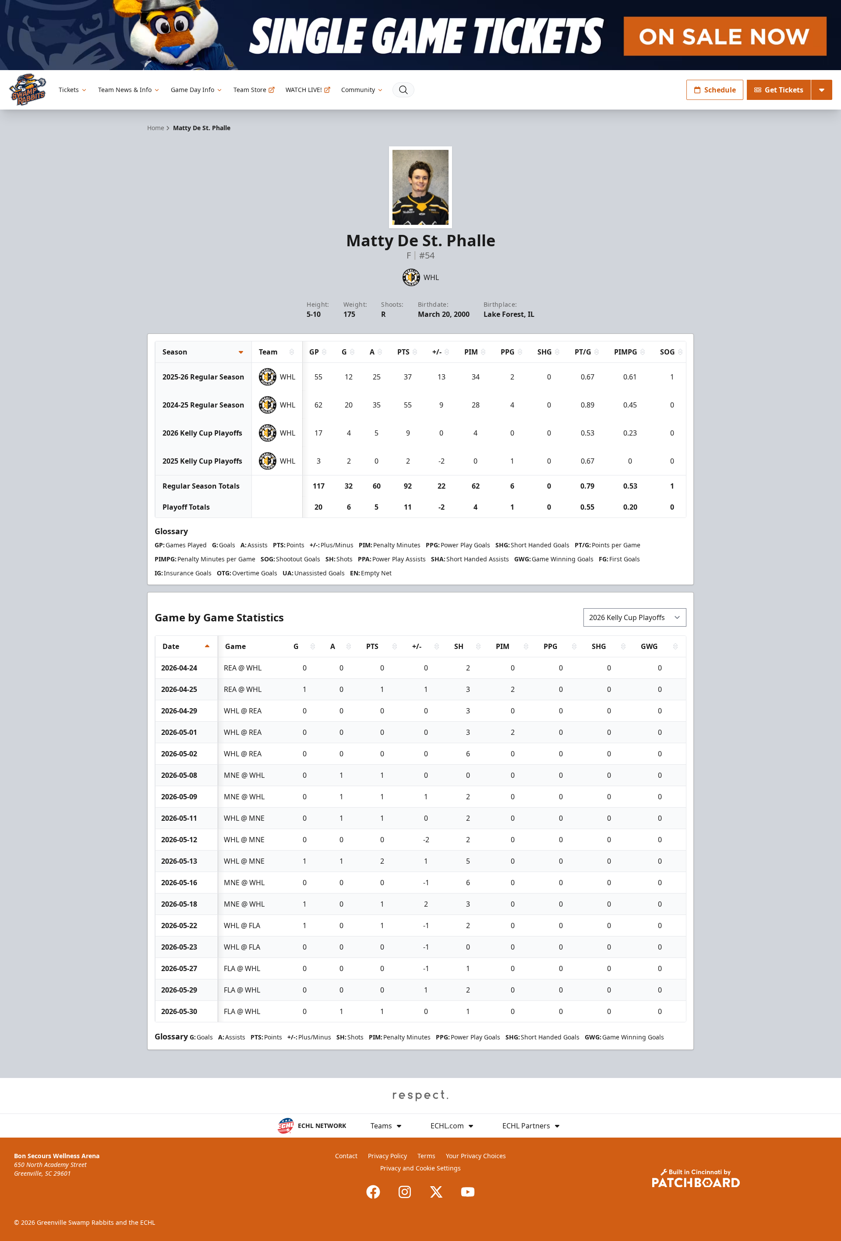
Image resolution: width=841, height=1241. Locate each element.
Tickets (69, 89)
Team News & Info (125, 89)
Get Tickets (784, 90)
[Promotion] (420, 35)
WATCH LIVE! (304, 89)
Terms (426, 1156)
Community (358, 89)
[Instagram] (404, 1192)
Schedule (720, 90)
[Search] (403, 89)
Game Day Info (192, 89)
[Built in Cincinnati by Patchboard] (696, 1178)
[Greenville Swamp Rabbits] (27, 89)
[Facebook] (373, 1192)
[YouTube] (468, 1192)
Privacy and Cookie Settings (420, 1168)
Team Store (249, 89)
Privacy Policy (387, 1156)
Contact (346, 1156)
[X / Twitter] (436, 1192)
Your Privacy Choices (476, 1156)
